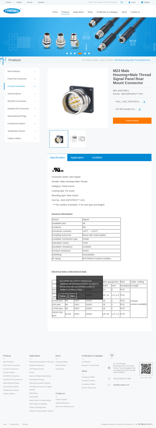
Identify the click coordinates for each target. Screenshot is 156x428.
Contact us (135, 12)
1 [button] (67, 53)
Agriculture (33, 393)
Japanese (41, 2)
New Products (14, 71)
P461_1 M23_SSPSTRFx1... (128, 102)
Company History (88, 381)
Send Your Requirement (65, 406)
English (19, 2)
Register (147, 2)
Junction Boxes (14, 94)
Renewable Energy (36, 379)
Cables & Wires (14, 138)
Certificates (86, 362)
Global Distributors (63, 403)
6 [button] (89, 53)
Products (65, 12)
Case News (60, 369)
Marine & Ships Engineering (40, 376)
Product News (61, 365)
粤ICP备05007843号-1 (145, 424)
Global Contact (61, 399)
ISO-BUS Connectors (17, 101)
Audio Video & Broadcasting (40, 400)
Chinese (8, 2)
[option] (78, 36)
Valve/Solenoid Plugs (17, 116)
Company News (62, 362)
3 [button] (75, 53)
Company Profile (88, 377)
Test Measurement (36, 369)
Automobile (33, 397)
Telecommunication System (39, 383)
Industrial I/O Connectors (18, 109)
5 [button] (85, 53)
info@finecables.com (121, 385)
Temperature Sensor (16, 131)
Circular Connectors (16, 86)
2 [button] (71, 53)
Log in (133, 2)
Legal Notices (14, 424)
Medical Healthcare (36, 365)
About (124, 12)
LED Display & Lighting (38, 404)
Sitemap (25, 424)
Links (5, 424)
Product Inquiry (132, 121)
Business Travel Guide (90, 365)
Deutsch (30, 2)
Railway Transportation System (41, 411)
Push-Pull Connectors (17, 79)
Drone (31, 372)
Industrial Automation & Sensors (41, 362)
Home (55, 12)
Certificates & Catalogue (107, 12)
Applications (78, 12)
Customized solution (16, 123)
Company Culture (88, 384)
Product (110, 60)
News (90, 12)
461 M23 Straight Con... (126, 109)
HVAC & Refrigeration (37, 407)
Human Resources (89, 388)
